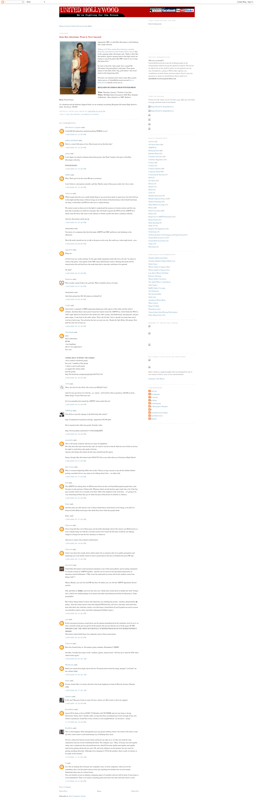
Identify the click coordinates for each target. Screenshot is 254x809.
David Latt (153, 391)
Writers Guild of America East (159, 270)
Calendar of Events (90, 114)
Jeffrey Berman (154, 394)
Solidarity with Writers (156, 378)
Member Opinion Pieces (157, 198)
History (151, 183)
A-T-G (67, 383)
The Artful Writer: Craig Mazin (159, 282)
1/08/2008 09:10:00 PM (75, 543)
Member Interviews (155, 195)
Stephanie (68, 279)
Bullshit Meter (73, 114)
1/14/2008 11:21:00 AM (76, 757)
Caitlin (67, 305)
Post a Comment (65, 787)
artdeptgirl (153, 419)
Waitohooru (69, 664)
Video (150, 244)
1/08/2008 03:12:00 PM (75, 134)
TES (150, 409)
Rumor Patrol (153, 219)
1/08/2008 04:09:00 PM (75, 299)
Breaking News (153, 150)
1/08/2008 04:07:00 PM (75, 286)
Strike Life (152, 297)
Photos (150, 207)
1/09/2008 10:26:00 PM (75, 703)
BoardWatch (69, 709)
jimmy (67, 153)
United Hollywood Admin (158, 412)
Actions (67, 26)
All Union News (154, 144)
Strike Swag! (152, 264)
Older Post (135, 791)
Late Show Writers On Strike (158, 273)
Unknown (68, 193)
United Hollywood (155, 415)
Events (80, 26)
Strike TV (151, 225)
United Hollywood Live (156, 237)
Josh (66, 482)
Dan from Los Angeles (73, 127)
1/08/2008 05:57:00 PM (75, 519)
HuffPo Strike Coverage (156, 288)
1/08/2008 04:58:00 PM (75, 434)
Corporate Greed (154, 171)
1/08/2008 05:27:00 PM (75, 476)
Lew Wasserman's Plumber (158, 406)
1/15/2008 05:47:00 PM (75, 781)
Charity (151, 162)
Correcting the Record (156, 174)
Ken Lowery (69, 467)
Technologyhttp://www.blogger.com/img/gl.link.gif (166, 235)
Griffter (67, 175)
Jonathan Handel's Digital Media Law (161, 261)
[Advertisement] (160, 40)
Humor (150, 186)
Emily (67, 504)
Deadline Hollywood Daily (158, 258)
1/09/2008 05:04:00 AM (76, 674)
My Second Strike (154, 294)
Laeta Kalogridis (155, 403)
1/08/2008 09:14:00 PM (75, 613)
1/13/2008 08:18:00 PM (75, 722)
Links (86, 26)
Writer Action (153, 303)
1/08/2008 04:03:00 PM (75, 273)
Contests (151, 165)
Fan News (151, 180)
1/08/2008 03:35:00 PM (75, 187)
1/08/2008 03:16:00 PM (75, 147)
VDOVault (68, 410)
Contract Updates (154, 168)
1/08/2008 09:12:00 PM (75, 559)
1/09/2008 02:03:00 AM (76, 659)
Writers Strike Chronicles (157, 279)
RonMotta (69, 728)
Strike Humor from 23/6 (156, 315)
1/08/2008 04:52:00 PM (75, 404)
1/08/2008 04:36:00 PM (75, 378)
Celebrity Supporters (155, 159)
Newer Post (63, 791)
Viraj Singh (69, 332)
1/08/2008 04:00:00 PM (75, 244)
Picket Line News (154, 210)
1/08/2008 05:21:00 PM (75, 461)
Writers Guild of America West (159, 267)
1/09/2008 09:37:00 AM (76, 690)
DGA (150, 177)
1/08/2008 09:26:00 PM (75, 637)
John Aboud (153, 397)
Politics (151, 213)
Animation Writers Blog (156, 300)
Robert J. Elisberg (154, 276)
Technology (152, 232)
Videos (73, 26)
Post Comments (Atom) (77, 796)
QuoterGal (69, 565)
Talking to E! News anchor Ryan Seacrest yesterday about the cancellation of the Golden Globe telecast (116, 50)
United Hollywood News (157, 240)
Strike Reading (153, 223)
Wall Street (152, 247)
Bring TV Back (153, 306)
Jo (66, 763)
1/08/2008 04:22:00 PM (75, 326)
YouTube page (175, 99)
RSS (90, 26)
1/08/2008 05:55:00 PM (75, 498)
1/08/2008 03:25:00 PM (75, 169)
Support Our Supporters (156, 228)
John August (152, 285)
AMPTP (151, 147)
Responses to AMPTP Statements (160, 216)
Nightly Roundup (154, 201)
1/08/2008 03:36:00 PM (75, 222)
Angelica (68, 696)
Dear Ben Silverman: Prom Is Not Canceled (80, 36)
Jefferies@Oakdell (71, 140)
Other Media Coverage (156, 204)
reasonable (69, 440)
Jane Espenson (153, 291)
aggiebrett (68, 249)
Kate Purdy (153, 400)
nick (66, 619)
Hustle (150, 189)
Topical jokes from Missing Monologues (163, 312)
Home (61, 26)
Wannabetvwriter (154, 309)
